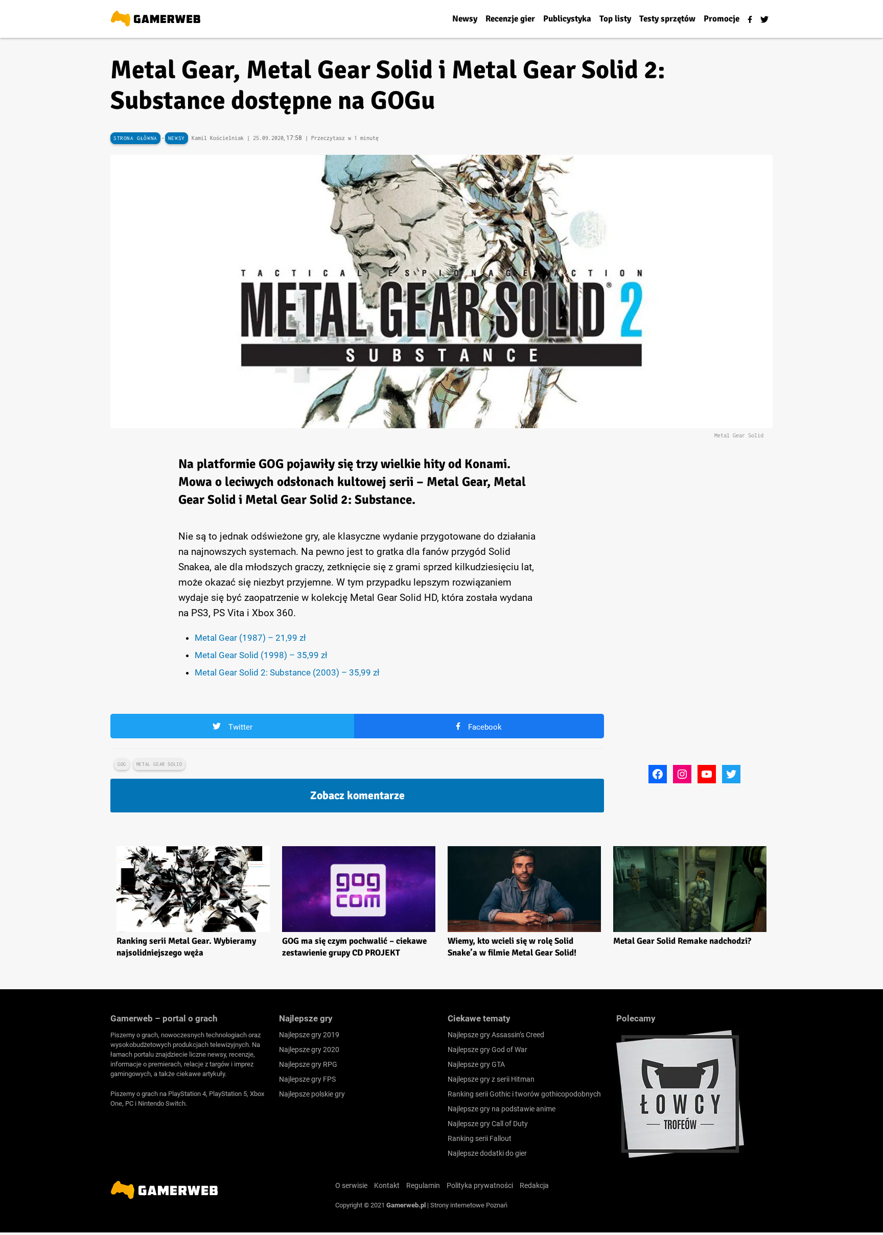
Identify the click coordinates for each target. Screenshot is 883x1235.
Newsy (176, 138)
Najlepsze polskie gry (312, 1094)
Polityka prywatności (480, 1185)
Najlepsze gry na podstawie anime (501, 1109)
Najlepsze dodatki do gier (487, 1153)
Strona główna (135, 138)
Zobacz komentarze (357, 795)
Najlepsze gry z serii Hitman (491, 1079)
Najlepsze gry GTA (476, 1064)
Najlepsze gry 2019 (309, 1035)
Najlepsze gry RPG (308, 1064)
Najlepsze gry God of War (487, 1049)
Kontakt (387, 1185)
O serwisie (351, 1185)
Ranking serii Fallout (480, 1138)
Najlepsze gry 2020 (309, 1049)
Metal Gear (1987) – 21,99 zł (250, 638)
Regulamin (423, 1185)
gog (122, 764)
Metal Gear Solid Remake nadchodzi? (682, 941)
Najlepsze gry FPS (307, 1079)
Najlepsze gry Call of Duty (488, 1124)
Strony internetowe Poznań (468, 1205)
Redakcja (534, 1185)
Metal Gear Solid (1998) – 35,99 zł (261, 655)
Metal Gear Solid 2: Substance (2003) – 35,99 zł (287, 672)
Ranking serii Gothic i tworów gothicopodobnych (524, 1094)
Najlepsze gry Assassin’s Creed (496, 1035)
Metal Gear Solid (159, 764)
